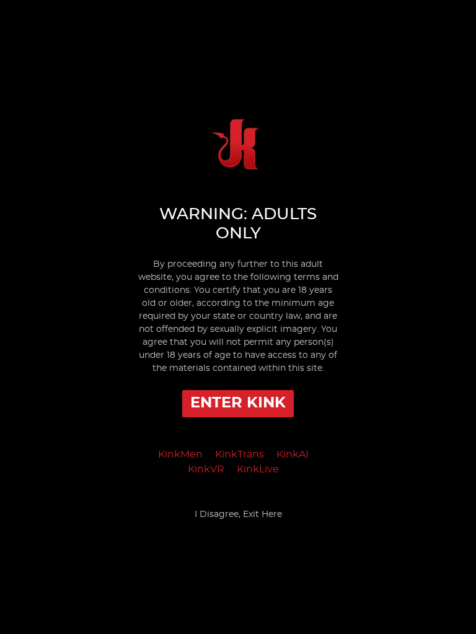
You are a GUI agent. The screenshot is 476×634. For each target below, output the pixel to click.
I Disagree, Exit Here (238, 514)
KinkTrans (239, 454)
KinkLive (258, 469)
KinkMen (180, 454)
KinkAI (292, 454)
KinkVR (206, 469)
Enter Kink (238, 403)
